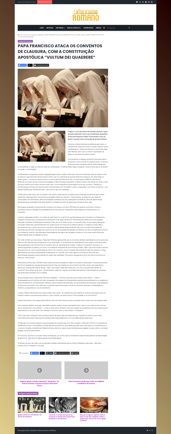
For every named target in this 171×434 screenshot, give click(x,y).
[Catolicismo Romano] (85, 14)
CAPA (42, 28)
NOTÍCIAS (49, 28)
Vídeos (98, 28)
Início (20, 35)
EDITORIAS (59, 28)
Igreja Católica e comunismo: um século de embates (30, 416)
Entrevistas (88, 28)
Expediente (34, 430)
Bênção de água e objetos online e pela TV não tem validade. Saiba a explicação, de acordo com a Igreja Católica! (93, 418)
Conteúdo (27, 35)
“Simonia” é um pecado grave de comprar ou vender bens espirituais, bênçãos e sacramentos (62, 417)
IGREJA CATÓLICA (73, 28)
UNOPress (52, 430)
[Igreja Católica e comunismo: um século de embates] (32, 405)
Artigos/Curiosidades (37, 35)
